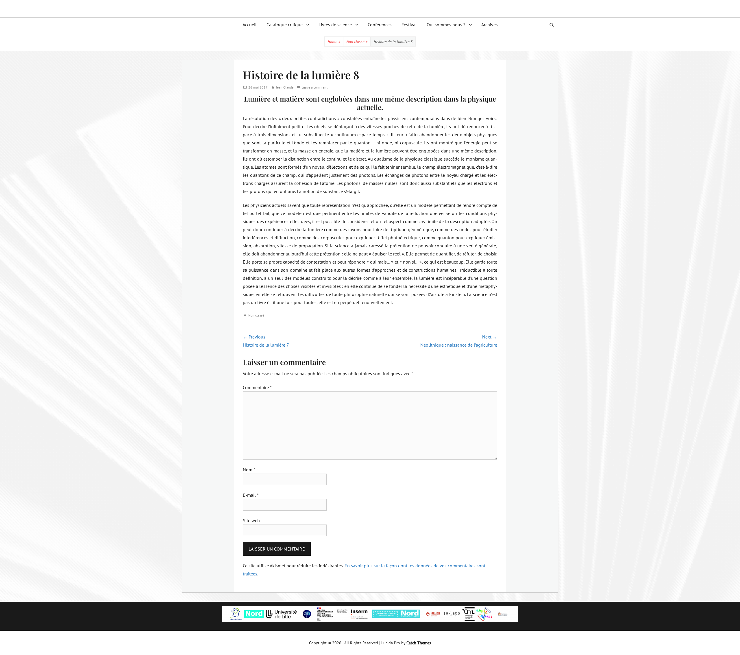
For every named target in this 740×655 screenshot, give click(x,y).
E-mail (251, 495)
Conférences (380, 24)
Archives (489, 24)
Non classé (356, 41)
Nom (249, 469)
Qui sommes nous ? (446, 24)
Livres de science (335, 24)
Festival (409, 24)
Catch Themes (418, 642)
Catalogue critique (285, 24)
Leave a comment (315, 87)
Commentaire (257, 387)
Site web (251, 520)
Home (334, 41)
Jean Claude (284, 87)
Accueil (250, 24)
